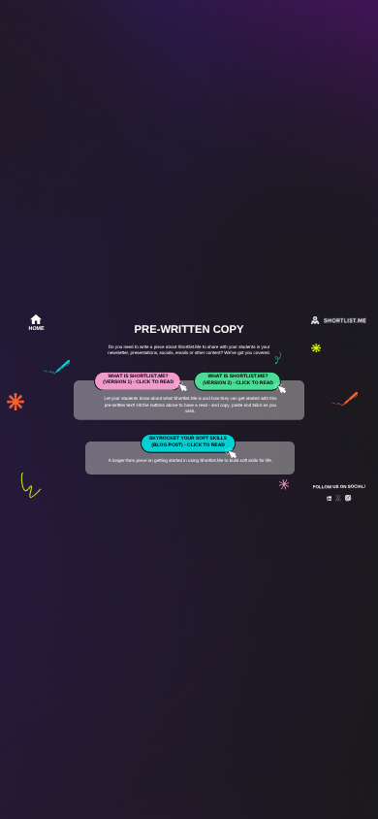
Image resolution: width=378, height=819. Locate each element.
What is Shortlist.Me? (139, 377)
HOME (37, 329)
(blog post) (166, 445)
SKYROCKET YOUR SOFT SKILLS (188, 439)
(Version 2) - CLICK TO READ (238, 383)
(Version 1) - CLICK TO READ (138, 382)
